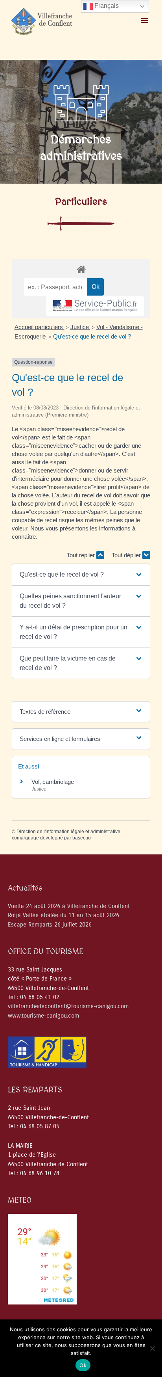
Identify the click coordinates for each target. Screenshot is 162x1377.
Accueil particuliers (39, 327)
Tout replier (81, 555)
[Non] (152, 1348)
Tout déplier (127, 555)
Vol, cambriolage (52, 781)
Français (106, 5)
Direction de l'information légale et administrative (68, 831)
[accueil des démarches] (81, 269)
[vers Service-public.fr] (95, 306)
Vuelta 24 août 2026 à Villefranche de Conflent (69, 906)
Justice (80, 327)
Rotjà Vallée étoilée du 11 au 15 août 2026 (63, 915)
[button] (81, 574)
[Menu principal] (144, 21)
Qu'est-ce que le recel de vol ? (92, 336)
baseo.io (81, 838)
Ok (83, 1365)
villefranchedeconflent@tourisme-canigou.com (68, 1006)
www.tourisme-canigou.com (43, 1015)
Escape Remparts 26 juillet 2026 (50, 924)
